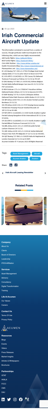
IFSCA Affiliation (7, 263)
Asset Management (9, 274)
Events (4, 344)
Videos (4, 348)
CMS (3, 388)
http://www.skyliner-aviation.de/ (28, 63)
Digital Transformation (10, 286)
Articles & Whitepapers (10, 361)
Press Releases (7, 352)
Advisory (4, 278)
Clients (4, 251)
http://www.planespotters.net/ (27, 69)
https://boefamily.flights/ (24, 61)
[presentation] (3, 173)
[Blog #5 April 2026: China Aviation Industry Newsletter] (24, 209)
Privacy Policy (6, 320)
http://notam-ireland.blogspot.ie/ (32, 66)
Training (4, 291)
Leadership (5, 259)
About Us (5, 246)
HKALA (4, 380)
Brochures (5, 365)
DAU (3, 392)
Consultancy (6, 282)
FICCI (3, 384)
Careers (4, 305)
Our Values (5, 301)
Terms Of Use (6, 315)
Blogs (3, 340)
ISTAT (3, 375)
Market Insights (7, 357)
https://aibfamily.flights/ (24, 58)
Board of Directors (8, 255)
